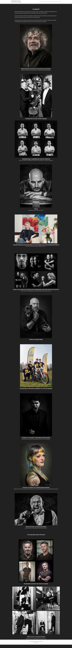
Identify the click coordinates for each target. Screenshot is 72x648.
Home (40, 1)
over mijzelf (49, 1)
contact (56, 1)
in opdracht (46, 1)
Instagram (59, 1)
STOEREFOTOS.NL (16, 1)
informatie (53, 1)
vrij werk (43, 1)
